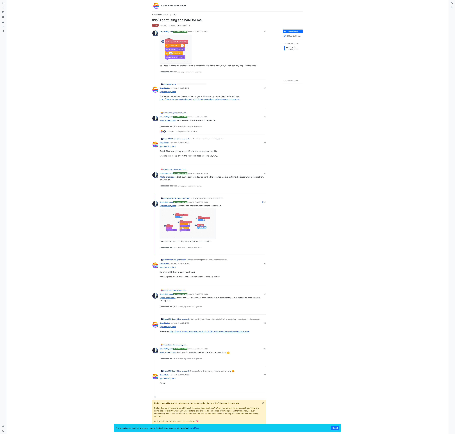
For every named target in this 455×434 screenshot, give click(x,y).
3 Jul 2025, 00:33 (201, 32)
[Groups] (3, 26)
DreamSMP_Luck (166, 32)
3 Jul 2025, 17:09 (182, 323)
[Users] (3, 22)
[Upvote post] (255, 77)
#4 (265, 143)
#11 (265, 375)
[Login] (452, 3)
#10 (264, 349)
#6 (265, 202)
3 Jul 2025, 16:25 (201, 117)
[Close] (263, 403)
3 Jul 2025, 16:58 (201, 294)
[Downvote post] (264, 77)
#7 (265, 264)
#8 (265, 294)
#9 (265, 323)
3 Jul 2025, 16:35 (201, 202)
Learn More (193, 428)
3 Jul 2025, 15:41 (182, 88)
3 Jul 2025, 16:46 (182, 264)
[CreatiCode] (3, 31)
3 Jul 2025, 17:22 (201, 349)
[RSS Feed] (189, 25)
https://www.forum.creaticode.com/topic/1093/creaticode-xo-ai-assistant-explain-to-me (199, 99)
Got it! (335, 428)
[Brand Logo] (156, 6)
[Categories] (3, 3)
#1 (265, 32)
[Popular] (3, 17)
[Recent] (3, 7)
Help (156, 25)
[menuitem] (452, 3)
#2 (265, 88)
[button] (3, 426)
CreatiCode (164, 88)
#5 (265, 173)
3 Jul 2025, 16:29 (182, 143)
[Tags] (3, 12)
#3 (265, 117)
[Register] (452, 7)
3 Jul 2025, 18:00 (182, 375)
